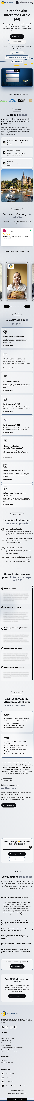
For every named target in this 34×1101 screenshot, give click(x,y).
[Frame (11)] (11, 1027)
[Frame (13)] (15, 1027)
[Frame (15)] (2, 1027)
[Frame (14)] (7, 1027)
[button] (17, 52)
